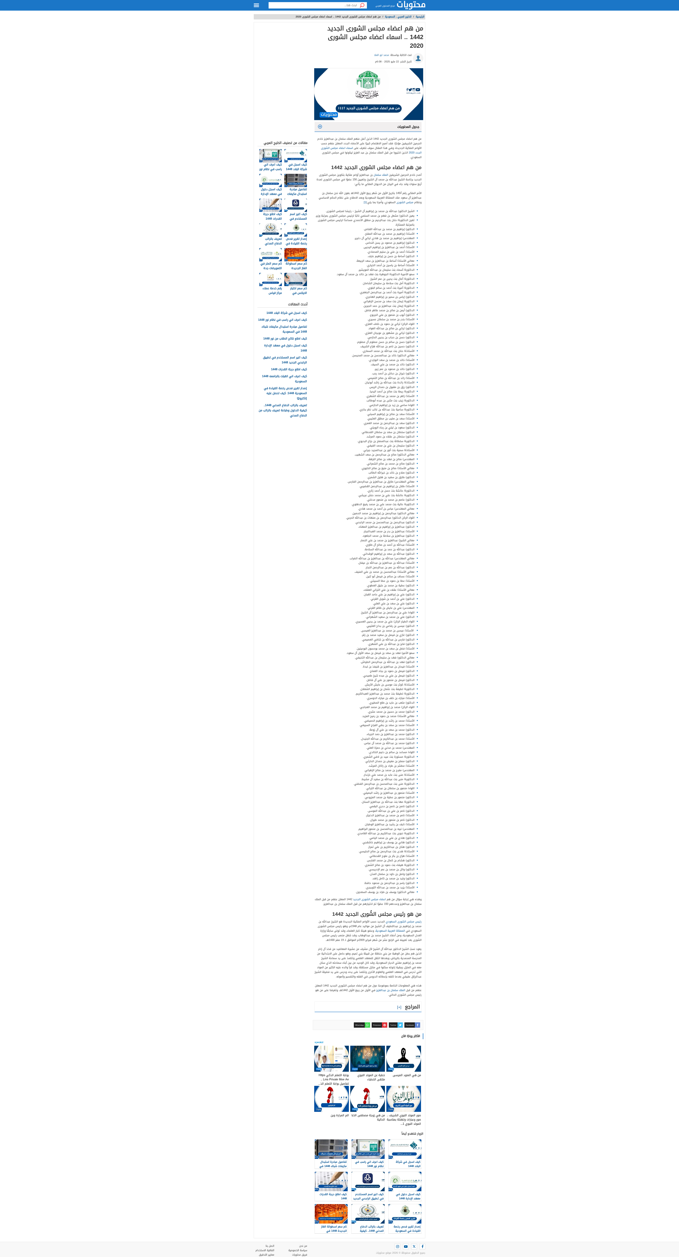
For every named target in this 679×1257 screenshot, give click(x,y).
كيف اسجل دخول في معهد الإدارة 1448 (285, 348)
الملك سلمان (381, 174)
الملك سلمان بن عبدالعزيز (390, 990)
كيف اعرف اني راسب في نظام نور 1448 (282, 320)
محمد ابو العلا (381, 55)
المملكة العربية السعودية (390, 930)
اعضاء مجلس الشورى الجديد (369, 899)
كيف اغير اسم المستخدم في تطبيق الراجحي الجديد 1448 (285, 360)
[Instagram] (397, 1246)
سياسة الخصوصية (297, 1250)
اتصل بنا (270, 1246)
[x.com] (414, 1246)
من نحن (303, 1246)
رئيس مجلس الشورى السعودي (404, 921)
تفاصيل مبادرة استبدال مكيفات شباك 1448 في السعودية (284, 329)
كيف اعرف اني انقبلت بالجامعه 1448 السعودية (284, 379)
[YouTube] (406, 1246)
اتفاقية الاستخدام (265, 1250)
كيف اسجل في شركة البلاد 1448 (286, 313)
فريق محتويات (299, 1255)
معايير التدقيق (266, 1255)
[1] (365, 202)
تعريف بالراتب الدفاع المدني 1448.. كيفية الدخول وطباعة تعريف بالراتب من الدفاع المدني (283, 410)
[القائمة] (256, 5)
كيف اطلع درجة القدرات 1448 (289, 369)
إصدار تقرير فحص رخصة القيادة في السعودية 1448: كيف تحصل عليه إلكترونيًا (285, 393)
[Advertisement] (282, 82)
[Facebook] (422, 1246)
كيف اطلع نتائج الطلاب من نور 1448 (285, 338)
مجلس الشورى (404, 202)
